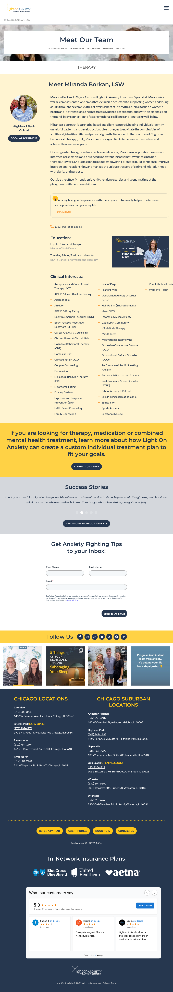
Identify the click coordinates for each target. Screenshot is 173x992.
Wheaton (93, 779)
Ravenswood (21, 740)
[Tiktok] (95, 637)
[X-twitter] (109, 637)
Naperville (94, 746)
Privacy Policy (110, 983)
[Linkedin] (124, 637)
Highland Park (96, 729)
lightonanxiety (22, 649)
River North (21, 756)
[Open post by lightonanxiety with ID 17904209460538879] (107, 666)
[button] (141, 251)
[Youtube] (102, 637)
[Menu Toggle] (166, 8)
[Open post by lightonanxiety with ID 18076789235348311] (65, 666)
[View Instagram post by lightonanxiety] (39, 681)
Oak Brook (105, 762)
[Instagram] (87, 637)
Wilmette (93, 795)
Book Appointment (24, 138)
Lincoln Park (29, 723)
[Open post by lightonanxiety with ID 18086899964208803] (22, 666)
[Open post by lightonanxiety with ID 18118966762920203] (150, 666)
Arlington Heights (98, 713)
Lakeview (20, 707)
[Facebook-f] (80, 637)
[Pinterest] (116, 637)
